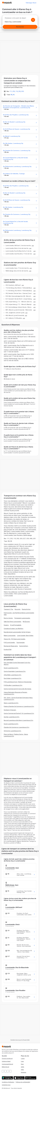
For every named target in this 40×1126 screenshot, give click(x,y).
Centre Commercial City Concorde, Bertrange (17, 689)
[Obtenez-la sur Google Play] (7, 1077)
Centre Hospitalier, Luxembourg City (14, 671)
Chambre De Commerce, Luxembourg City (16, 727)
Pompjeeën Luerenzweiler (22, 618)
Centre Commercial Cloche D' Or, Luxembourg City (19, 713)
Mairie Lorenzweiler (10, 635)
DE (4, 1071)
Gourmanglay (21, 642)
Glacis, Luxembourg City (11, 703)
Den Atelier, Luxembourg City (12, 678)
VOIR (33, 245)
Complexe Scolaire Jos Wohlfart (13, 628)
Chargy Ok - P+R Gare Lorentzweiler (14, 639)
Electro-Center (8, 618)
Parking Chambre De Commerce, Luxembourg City (19, 706)
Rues (22, 1064)
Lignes (23, 1058)
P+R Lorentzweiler (9, 642)
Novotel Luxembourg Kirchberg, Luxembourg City (18, 720)
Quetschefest (23, 646)
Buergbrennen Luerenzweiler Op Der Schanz (17, 632)
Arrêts (22, 1067)
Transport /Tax (8, 609)
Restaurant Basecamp (11, 646)
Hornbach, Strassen (10, 710)
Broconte (17, 609)
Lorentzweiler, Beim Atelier (25, 635)
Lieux (22, 1061)
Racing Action (26, 609)
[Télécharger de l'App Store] (18, 1077)
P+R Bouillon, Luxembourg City (13, 685)
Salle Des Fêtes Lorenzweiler (12, 621)
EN (9, 1071)
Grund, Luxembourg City (11, 668)
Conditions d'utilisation (8, 1082)
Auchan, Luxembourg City (11, 717)
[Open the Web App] (30, 1077)
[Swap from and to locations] (33, 20)
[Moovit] (7, 3)
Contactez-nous (6, 1085)
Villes (22, 1069)
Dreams (6, 625)
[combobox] (20, 18)
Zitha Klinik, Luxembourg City (12, 675)
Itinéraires (23, 1072)
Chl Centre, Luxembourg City (12, 731)
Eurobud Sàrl (7, 649)
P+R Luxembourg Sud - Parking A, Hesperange (17, 682)
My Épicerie (26, 621)
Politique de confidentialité (23, 1082)
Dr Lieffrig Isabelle (15, 625)
